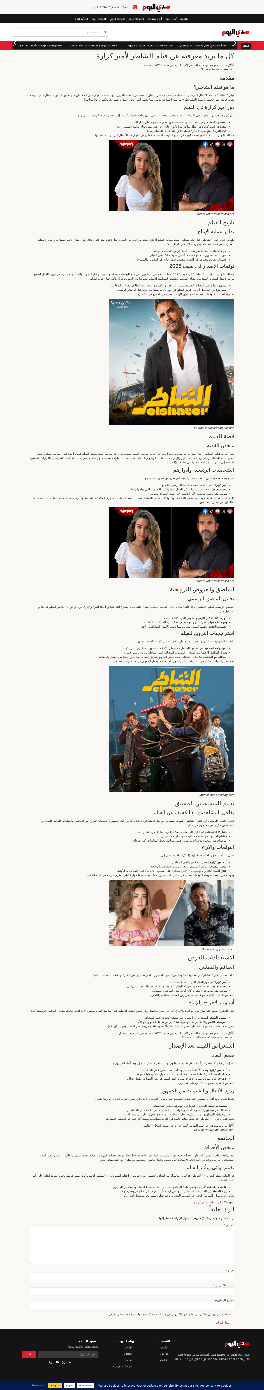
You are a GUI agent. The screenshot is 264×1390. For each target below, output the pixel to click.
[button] (15, 43)
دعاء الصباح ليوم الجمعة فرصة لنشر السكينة (104, 45)
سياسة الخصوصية (122, 1366)
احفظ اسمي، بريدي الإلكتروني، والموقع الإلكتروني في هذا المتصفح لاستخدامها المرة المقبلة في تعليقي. (169, 1314)
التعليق (229, 1225)
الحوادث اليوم (136, 18)
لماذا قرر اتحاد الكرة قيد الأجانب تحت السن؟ (51, 45)
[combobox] (60, 32)
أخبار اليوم (171, 18)
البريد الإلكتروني (223, 1285)
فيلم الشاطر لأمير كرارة (208, 1202)
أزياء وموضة (155, 18)
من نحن (164, 1353)
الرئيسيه (184, 18)
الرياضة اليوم (117, 18)
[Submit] (29, 1354)
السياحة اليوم (99, 18)
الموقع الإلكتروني (224, 1299)
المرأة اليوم (81, 18)
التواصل (164, 1360)
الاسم (229, 1270)
